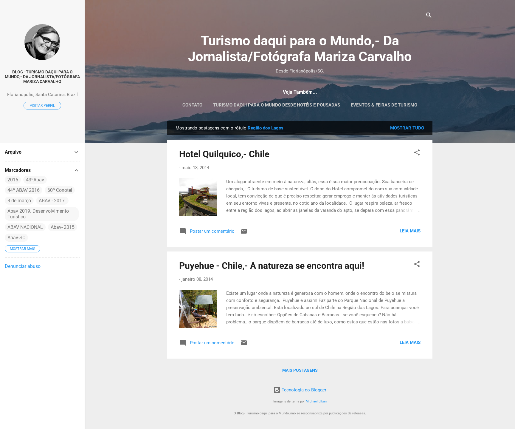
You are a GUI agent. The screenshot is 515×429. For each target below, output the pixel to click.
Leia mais (410, 231)
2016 (12, 180)
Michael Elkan (316, 401)
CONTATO (192, 105)
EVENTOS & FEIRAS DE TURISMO (384, 105)
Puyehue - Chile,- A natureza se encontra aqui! (271, 265)
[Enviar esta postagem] (243, 233)
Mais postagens (300, 370)
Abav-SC (16, 237)
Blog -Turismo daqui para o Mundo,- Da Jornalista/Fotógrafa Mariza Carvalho (42, 77)
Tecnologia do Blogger (303, 390)
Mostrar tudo (407, 128)
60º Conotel (59, 190)
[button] (417, 153)
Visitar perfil (42, 106)
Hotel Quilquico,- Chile (224, 154)
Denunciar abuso (23, 266)
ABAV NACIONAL (25, 227)
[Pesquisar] (428, 16)
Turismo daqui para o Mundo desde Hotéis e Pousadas (276, 105)
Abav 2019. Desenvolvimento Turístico (38, 214)
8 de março (19, 200)
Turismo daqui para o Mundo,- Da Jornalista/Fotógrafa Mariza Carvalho (300, 48)
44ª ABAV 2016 (23, 190)
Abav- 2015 (63, 227)
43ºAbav (35, 180)
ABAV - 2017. (52, 200)
